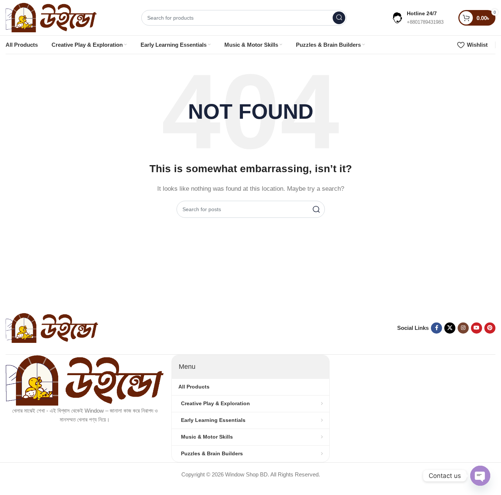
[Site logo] (51, 17)
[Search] (339, 18)
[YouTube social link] (476, 328)
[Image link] (52, 327)
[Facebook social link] (436, 328)
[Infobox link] (417, 17)
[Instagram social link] (463, 328)
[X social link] (449, 328)
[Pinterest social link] (489, 328)
